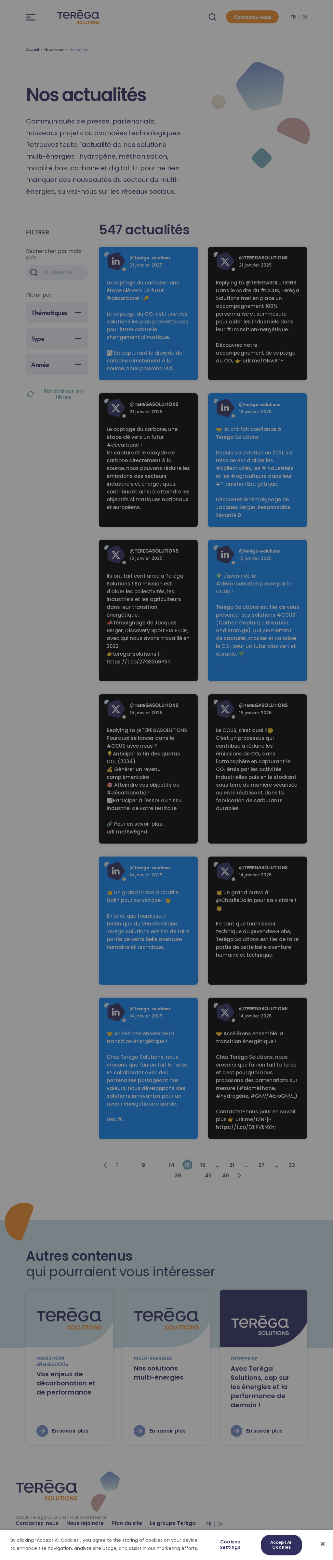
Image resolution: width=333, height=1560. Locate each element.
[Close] (322, 1544)
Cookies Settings (230, 1545)
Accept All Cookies (281, 1545)
